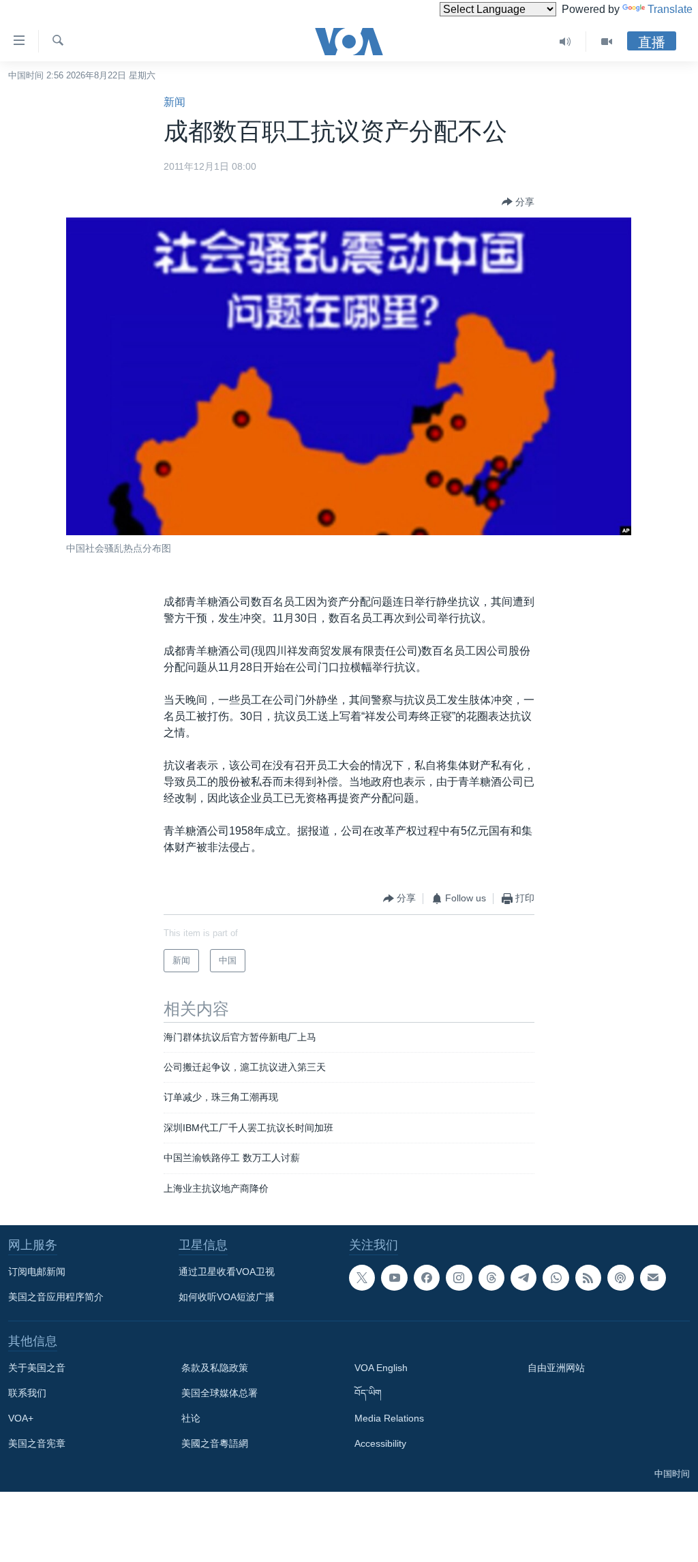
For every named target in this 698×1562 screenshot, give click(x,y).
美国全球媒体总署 (219, 1392)
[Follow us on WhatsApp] (555, 1278)
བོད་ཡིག (368, 1392)
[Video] (606, 41)
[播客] (620, 1278)
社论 (190, 1418)
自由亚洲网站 (556, 1367)
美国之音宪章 (36, 1443)
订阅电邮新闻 (36, 1271)
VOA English (381, 1367)
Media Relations (389, 1418)
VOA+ (20, 1418)
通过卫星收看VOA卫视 (227, 1271)
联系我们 (27, 1392)
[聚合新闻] (588, 1278)
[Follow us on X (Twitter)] (362, 1278)
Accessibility (380, 1443)
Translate (670, 9)
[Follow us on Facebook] (427, 1278)
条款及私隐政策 (214, 1367)
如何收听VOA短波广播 (227, 1296)
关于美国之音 (36, 1367)
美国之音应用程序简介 (56, 1296)
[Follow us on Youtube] (394, 1278)
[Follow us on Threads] (491, 1278)
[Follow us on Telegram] (523, 1278)
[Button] (518, 202)
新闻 (174, 102)
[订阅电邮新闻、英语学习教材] (653, 1278)
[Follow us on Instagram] (459, 1278)
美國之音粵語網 (214, 1443)
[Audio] (565, 41)
